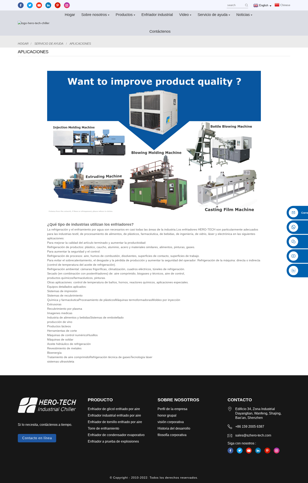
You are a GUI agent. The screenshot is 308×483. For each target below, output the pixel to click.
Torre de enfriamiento (103, 428)
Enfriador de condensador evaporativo (116, 435)
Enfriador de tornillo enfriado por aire (115, 422)
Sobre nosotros (94, 15)
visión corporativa (171, 422)
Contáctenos (160, 31)
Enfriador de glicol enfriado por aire (114, 409)
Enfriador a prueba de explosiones (113, 441)
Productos (124, 15)
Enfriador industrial (157, 15)
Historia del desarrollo (174, 428)
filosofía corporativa (172, 435)
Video (184, 15)
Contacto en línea (37, 438)
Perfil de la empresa (172, 409)
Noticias (243, 15)
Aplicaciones (80, 43)
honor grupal (167, 415)
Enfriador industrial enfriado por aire (114, 415)
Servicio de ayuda (213, 15)
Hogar (70, 15)
